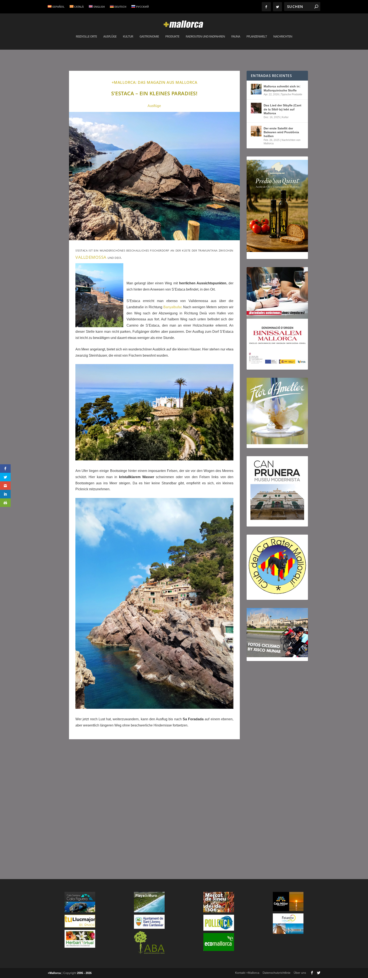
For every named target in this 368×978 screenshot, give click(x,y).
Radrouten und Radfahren (205, 36)
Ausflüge (109, 36)
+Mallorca (54, 973)
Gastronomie (149, 36)
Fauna (235, 36)
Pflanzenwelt (256, 36)
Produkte (172, 36)
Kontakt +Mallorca (247, 972)
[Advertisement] (154, 803)
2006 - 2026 (84, 973)
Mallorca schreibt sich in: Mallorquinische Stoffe (282, 88)
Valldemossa (91, 257)
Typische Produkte (291, 94)
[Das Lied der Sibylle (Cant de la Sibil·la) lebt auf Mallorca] (256, 108)
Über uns (300, 972)
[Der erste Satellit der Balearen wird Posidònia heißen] (256, 131)
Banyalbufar (172, 307)
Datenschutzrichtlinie (276, 972)
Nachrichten (282, 36)
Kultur (128, 36)
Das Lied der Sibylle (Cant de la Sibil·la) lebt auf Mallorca (282, 109)
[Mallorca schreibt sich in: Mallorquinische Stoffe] (256, 89)
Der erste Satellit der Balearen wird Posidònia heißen (281, 132)
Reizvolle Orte (86, 36)
